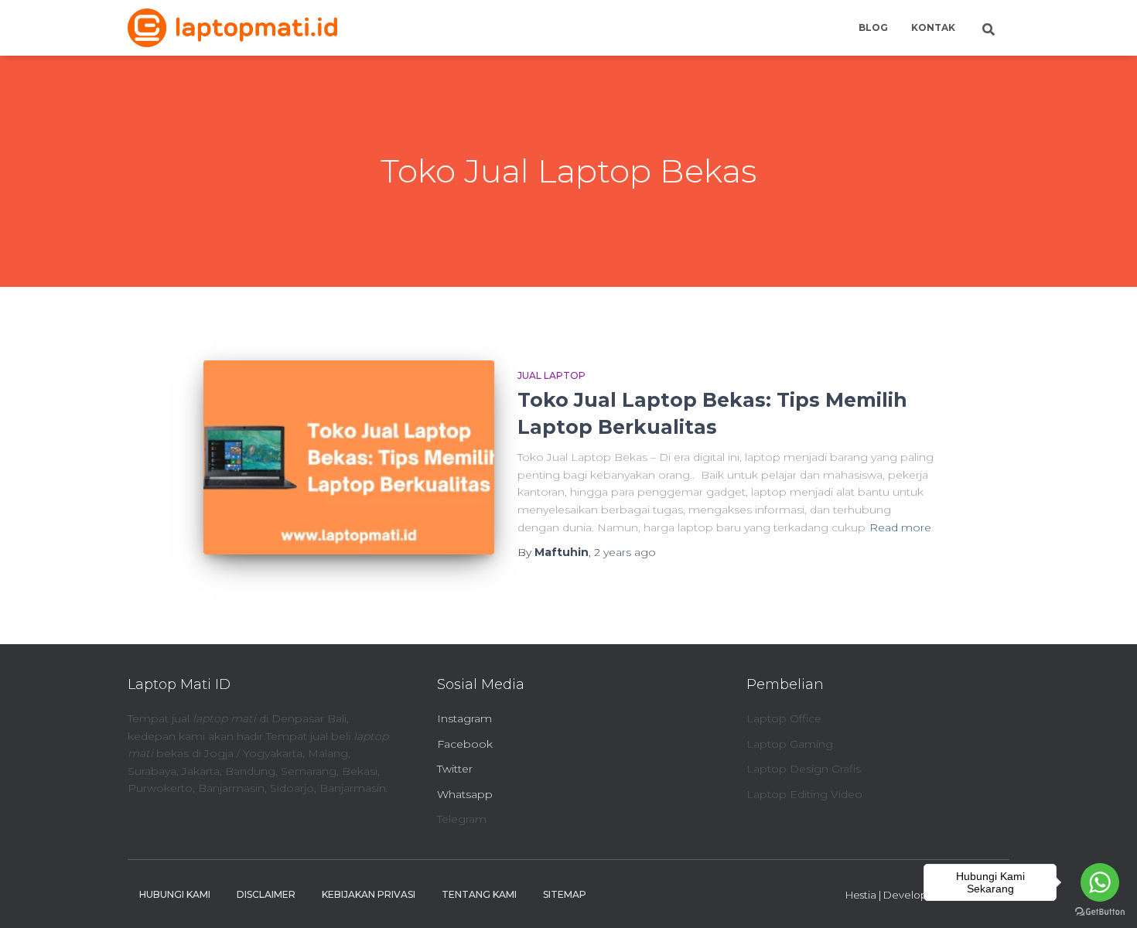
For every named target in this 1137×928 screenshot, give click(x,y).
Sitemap (564, 894)
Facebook (465, 744)
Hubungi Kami (174, 894)
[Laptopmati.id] (232, 28)
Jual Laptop (551, 375)
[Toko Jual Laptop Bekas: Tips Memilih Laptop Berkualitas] (348, 457)
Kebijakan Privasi (368, 894)
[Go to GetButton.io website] (1100, 912)
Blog (873, 27)
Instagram (464, 718)
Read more (900, 527)
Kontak (933, 27)
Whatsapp (465, 794)
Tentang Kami (479, 894)
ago (625, 552)
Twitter (455, 769)
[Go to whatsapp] (1100, 882)
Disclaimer (266, 894)
